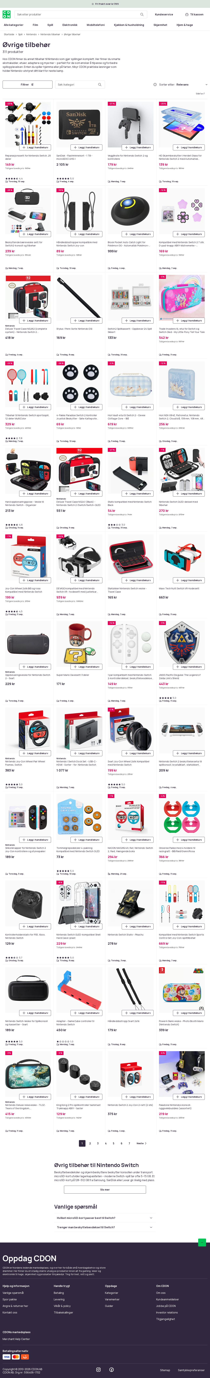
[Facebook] (111, 1370)
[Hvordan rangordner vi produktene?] (155, 84)
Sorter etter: (167, 84)
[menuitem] (13, 25)
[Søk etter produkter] (142, 14)
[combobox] (80, 14)
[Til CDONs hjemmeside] (6, 14)
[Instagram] (98, 1370)
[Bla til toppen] (202, 1242)
